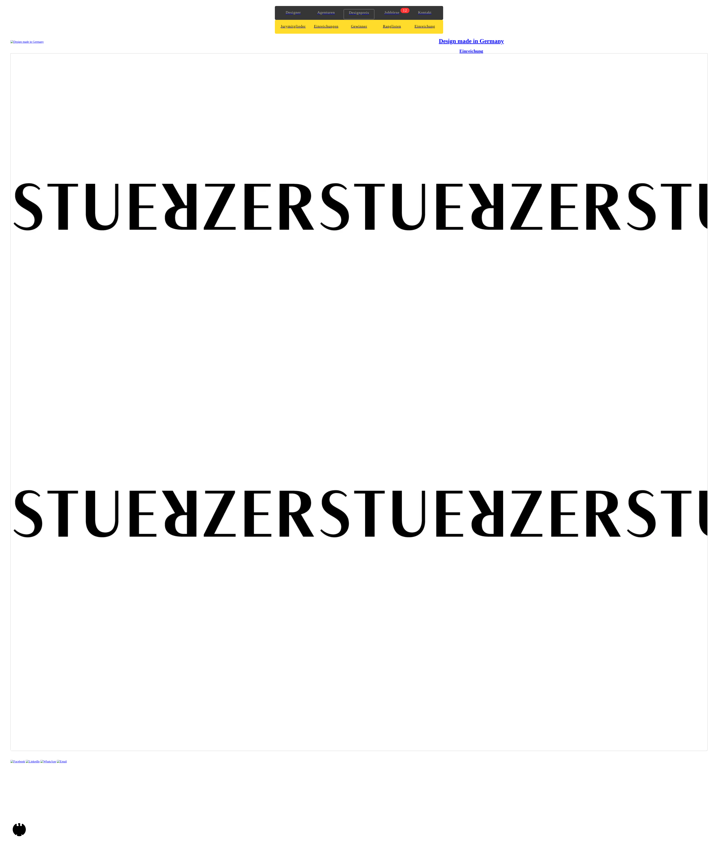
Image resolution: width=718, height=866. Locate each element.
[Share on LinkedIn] (33, 761)
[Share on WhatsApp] (48, 761)
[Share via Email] (62, 761)
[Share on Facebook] (17, 761)
